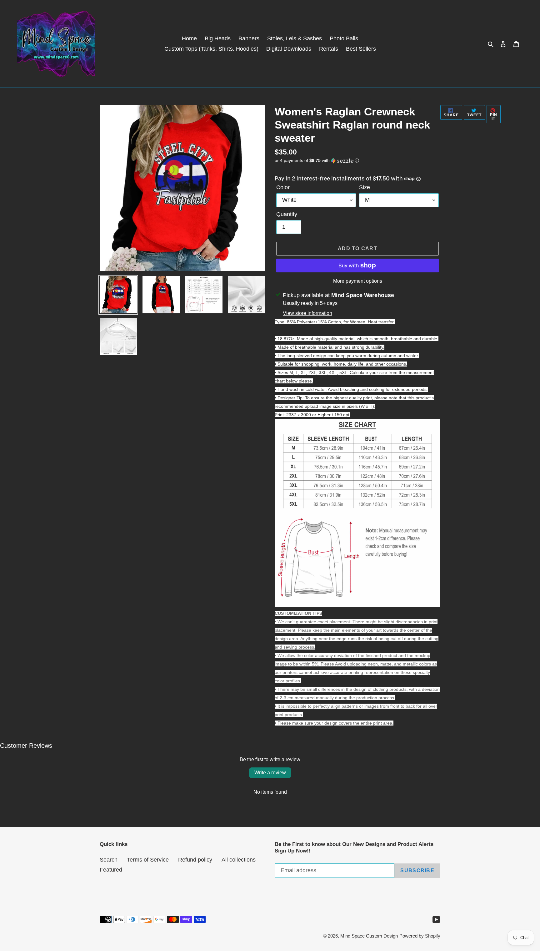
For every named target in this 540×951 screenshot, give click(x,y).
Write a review (270, 772)
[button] (317, 161)
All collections (239, 860)
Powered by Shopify (419, 935)
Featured (111, 870)
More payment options (357, 281)
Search (109, 860)
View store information (307, 313)
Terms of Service (148, 860)
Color (283, 187)
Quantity (286, 214)
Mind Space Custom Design (369, 935)
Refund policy (195, 860)
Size (364, 187)
